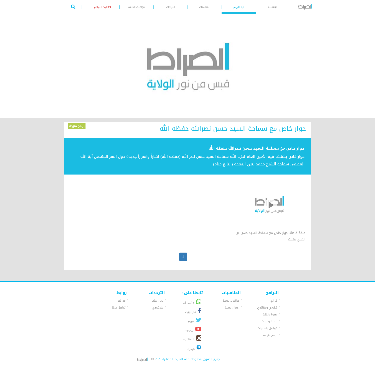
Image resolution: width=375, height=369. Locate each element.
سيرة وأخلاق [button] (269, 314)
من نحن (121, 300)
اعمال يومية (232, 307)
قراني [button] (273, 300)
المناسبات (204, 7)
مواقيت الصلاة (136, 7)
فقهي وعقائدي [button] (267, 307)
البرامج (236, 7)
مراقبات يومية (230, 300)
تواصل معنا (118, 307)
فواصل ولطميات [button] (267, 328)
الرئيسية (272, 7)
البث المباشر (101, 7)
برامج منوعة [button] (270, 335)
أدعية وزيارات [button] (269, 321)
